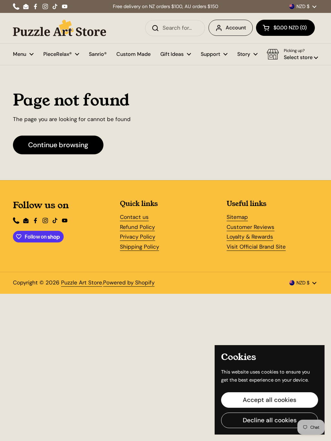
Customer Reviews (250, 227)
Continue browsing (58, 144)
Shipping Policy (139, 246)
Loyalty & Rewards (250, 236)
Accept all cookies (269, 400)
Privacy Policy (137, 236)
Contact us (134, 217)
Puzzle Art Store (81, 282)
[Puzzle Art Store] (59, 28)
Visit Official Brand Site (256, 246)
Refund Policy (137, 227)
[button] (285, 28)
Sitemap (237, 217)
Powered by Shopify (129, 282)
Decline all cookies (270, 420)
